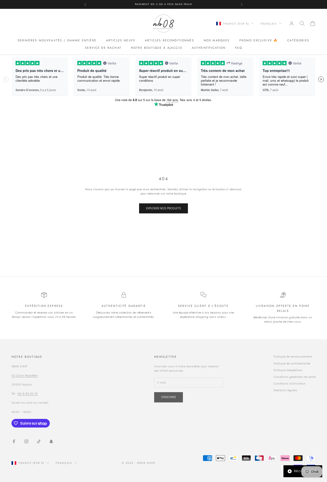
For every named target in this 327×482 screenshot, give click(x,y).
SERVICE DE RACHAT (103, 47)
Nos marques (217, 40)
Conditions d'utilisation (290, 383)
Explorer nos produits (163, 208)
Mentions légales (285, 390)
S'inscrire (168, 397)
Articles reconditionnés (169, 40)
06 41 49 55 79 (27, 393)
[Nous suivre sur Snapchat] (51, 441)
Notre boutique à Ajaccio (156, 47)
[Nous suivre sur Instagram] (26, 441)
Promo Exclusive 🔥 (258, 40)
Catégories (298, 40)
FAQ (238, 47)
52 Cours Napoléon (24, 375)
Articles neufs (120, 40)
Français (268, 23)
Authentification (209, 47)
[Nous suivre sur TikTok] (38, 441)
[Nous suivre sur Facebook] (13, 441)
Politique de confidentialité (292, 363)
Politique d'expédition (288, 370)
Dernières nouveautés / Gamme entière (57, 40)
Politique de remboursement (293, 356)
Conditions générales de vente (295, 377)
